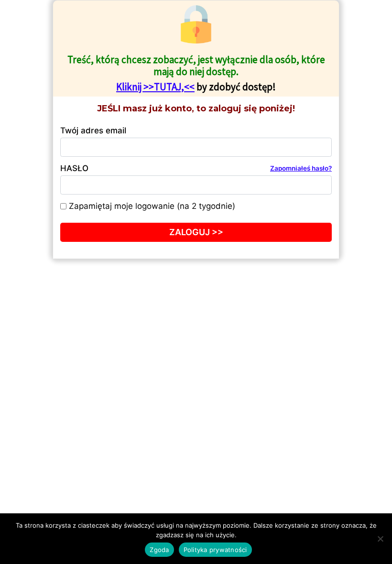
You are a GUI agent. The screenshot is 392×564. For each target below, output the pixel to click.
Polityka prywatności (215, 549)
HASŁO (196, 168)
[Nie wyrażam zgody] (380, 538)
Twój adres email (93, 130)
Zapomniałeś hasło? (301, 168)
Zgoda (159, 549)
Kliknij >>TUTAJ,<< (155, 86)
